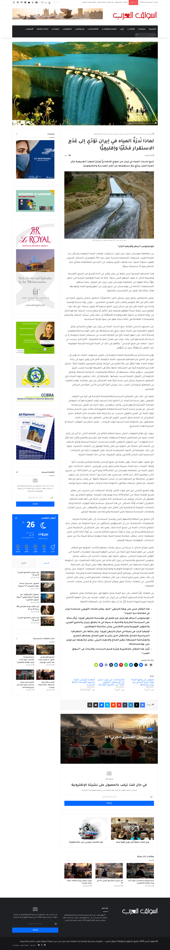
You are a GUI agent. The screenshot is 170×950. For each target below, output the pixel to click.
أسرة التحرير (24, 945)
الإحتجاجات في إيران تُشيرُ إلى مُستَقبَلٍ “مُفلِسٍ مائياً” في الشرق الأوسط (111, 682)
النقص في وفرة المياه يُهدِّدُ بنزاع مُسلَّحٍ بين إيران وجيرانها (142, 682)
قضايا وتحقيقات (109, 29)
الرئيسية (152, 29)
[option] (109, 739)
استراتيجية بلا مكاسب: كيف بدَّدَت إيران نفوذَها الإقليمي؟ (25, 659)
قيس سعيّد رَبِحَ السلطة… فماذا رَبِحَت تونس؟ (46, 684)
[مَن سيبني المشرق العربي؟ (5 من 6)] (47, 576)
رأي (122, 29)
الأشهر (46, 563)
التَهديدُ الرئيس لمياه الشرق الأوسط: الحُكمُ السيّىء (83, 682)
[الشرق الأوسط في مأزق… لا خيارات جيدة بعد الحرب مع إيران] (45, 650)
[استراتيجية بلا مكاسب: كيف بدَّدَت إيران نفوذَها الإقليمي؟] (140, 870)
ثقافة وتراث (93, 29)
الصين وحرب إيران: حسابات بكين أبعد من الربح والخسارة (25, 684)
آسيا (137, 134)
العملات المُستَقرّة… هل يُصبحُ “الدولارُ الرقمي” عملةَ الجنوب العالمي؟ (28, 597)
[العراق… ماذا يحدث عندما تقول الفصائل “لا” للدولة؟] (47, 587)
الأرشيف (30, 29)
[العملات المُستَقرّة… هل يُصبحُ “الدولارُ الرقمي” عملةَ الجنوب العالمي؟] (47, 598)
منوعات (56, 29)
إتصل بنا (16, 945)
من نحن (32, 945)
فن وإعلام (80, 29)
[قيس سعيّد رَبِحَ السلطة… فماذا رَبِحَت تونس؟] (78, 870)
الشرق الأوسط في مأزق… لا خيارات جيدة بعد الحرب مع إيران (46, 659)
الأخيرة (23, 563)
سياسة (142, 29)
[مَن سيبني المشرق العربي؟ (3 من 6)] (109, 870)
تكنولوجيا (68, 29)
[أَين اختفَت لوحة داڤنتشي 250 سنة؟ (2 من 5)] (47, 610)
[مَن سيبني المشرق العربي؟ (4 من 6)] (47, 621)
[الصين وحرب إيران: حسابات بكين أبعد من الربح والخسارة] (25, 675)
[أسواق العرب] (135, 15)
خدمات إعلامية (42, 29)
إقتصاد (132, 29)
